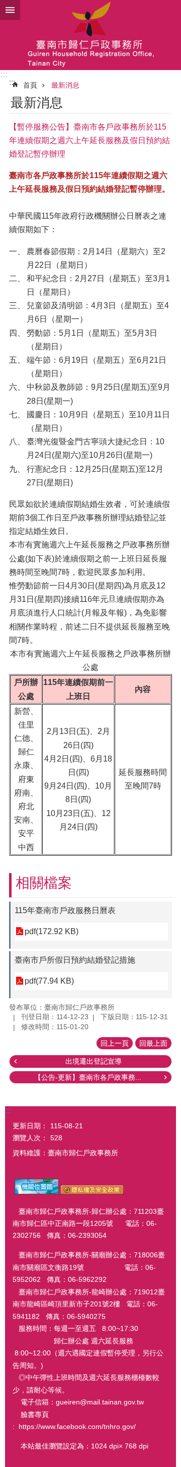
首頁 (30, 85)
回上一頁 (115, 1043)
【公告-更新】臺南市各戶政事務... (87, 1077)
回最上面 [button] (153, 1043)
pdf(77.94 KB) (49, 981)
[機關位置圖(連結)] (37, 1192)
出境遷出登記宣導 (93, 1061)
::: (4, 74)
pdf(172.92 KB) (51, 931)
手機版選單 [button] (10, 10)
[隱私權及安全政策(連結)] (92, 1192)
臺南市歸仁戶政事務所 (90, 35)
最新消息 (65, 85)
